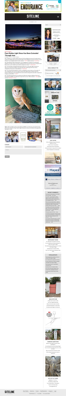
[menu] (58, 16)
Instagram (51, 391)
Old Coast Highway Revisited (53, 302)
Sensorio (28, 127)
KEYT (26, 60)
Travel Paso (36, 60)
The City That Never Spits (53, 384)
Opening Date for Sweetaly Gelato (53, 248)
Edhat (37, 76)
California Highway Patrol (12, 126)
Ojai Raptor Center (12, 77)
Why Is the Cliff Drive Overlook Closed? (53, 350)
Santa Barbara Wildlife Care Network (25, 126)
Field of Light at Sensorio (21, 127)
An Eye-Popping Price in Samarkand (53, 149)
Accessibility (39, 393)
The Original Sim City (53, 386)
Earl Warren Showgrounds (35, 127)
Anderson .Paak (13, 127)
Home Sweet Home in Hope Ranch (53, 146)
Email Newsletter (43, 391)
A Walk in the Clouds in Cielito (53, 300)
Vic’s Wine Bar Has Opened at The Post (53, 241)
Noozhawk (25, 68)
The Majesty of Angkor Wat (53, 381)
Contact (37, 391)
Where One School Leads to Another (53, 303)
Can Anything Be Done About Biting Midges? (53, 346)
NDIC (49, 393)
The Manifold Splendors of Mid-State (53, 305)
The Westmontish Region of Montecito (53, 307)
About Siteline (25, 391)
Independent (33, 64)
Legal (55, 391)
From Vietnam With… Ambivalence (53, 383)
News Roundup (8, 51)
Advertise (32, 391)
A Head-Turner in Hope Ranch (53, 144)
